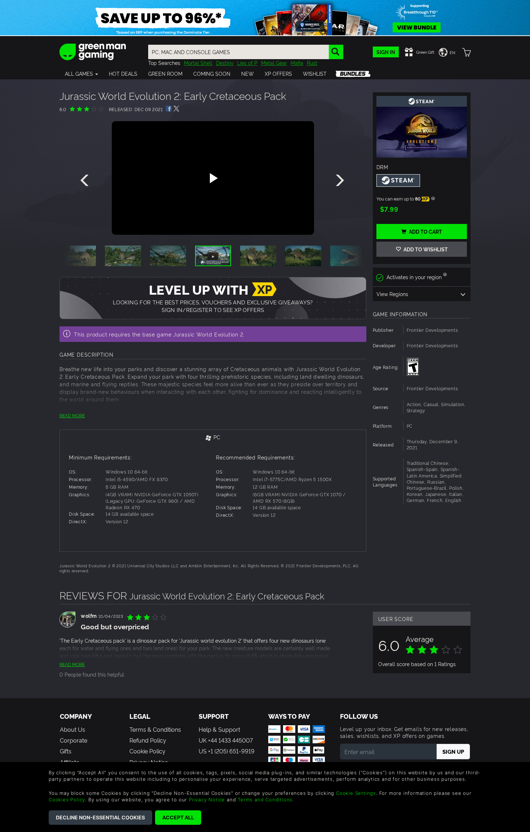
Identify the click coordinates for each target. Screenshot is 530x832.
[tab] (212, 438)
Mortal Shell (198, 62)
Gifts (65, 751)
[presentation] (85, 180)
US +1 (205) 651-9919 (227, 751)
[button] (81, 73)
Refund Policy (147, 740)
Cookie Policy (147, 751)
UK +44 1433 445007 (226, 740)
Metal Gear (274, 62)
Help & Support (219, 729)
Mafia (297, 62)
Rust (312, 62)
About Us (72, 729)
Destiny (225, 62)
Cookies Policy (67, 799)
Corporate (73, 740)
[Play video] (212, 178)
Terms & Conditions (155, 729)
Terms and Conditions (265, 799)
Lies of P (247, 62)
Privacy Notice (207, 799)
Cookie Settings (356, 793)
